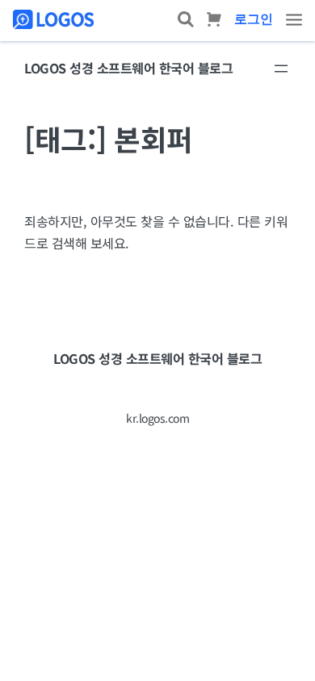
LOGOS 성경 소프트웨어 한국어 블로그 (128, 67)
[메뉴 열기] (281, 68)
